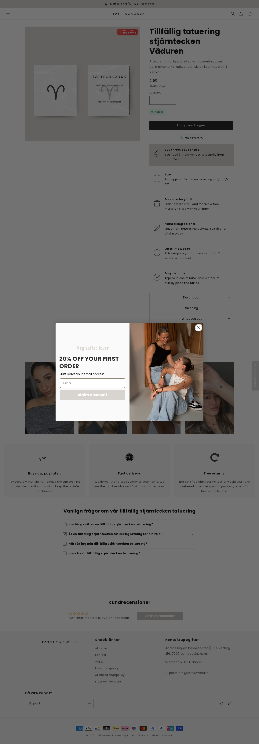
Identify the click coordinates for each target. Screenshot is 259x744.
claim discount (92, 394)
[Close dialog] (198, 327)
